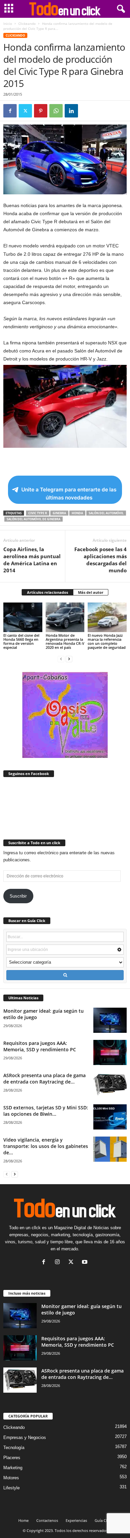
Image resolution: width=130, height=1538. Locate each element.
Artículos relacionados (47, 592)
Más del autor (90, 592)
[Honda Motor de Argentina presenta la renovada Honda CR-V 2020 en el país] (65, 617)
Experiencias (76, 1520)
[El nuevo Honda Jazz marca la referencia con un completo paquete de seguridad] (107, 617)
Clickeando (27, 23)
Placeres (11, 1457)
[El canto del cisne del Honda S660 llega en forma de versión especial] (22, 617)
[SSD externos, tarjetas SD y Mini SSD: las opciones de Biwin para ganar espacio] (110, 1117)
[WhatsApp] (56, 110)
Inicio (7, 23)
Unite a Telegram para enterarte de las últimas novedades (68, 493)
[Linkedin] (71, 110)
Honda (77, 513)
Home (23, 1520)
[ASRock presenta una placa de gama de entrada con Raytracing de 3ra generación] (110, 1084)
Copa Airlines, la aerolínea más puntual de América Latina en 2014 (32, 560)
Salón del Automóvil (106, 513)
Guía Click (103, 1520)
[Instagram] (59, 1262)
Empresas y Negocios (24, 1437)
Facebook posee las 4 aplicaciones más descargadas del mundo (100, 560)
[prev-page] (61, 658)
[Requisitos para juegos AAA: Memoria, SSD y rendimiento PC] (110, 1052)
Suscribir (18, 896)
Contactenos (47, 1520)
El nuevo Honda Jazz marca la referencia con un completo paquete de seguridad (107, 641)
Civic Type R (37, 513)
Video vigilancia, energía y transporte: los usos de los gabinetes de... (45, 1146)
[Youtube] (85, 1262)
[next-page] (69, 658)
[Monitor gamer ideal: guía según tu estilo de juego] (110, 1020)
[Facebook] (10, 110)
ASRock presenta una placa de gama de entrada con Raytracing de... (44, 1078)
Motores (11, 1477)
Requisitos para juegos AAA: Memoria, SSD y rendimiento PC (39, 1046)
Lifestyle (11, 1487)
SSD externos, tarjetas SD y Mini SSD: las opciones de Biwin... (45, 1110)
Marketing (12, 1467)
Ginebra (59, 513)
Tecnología (13, 1447)
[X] (25, 110)
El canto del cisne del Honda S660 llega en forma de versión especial (21, 641)
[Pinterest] (40, 110)
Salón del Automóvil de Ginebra (33, 519)
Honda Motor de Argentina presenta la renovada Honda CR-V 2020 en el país (65, 641)
